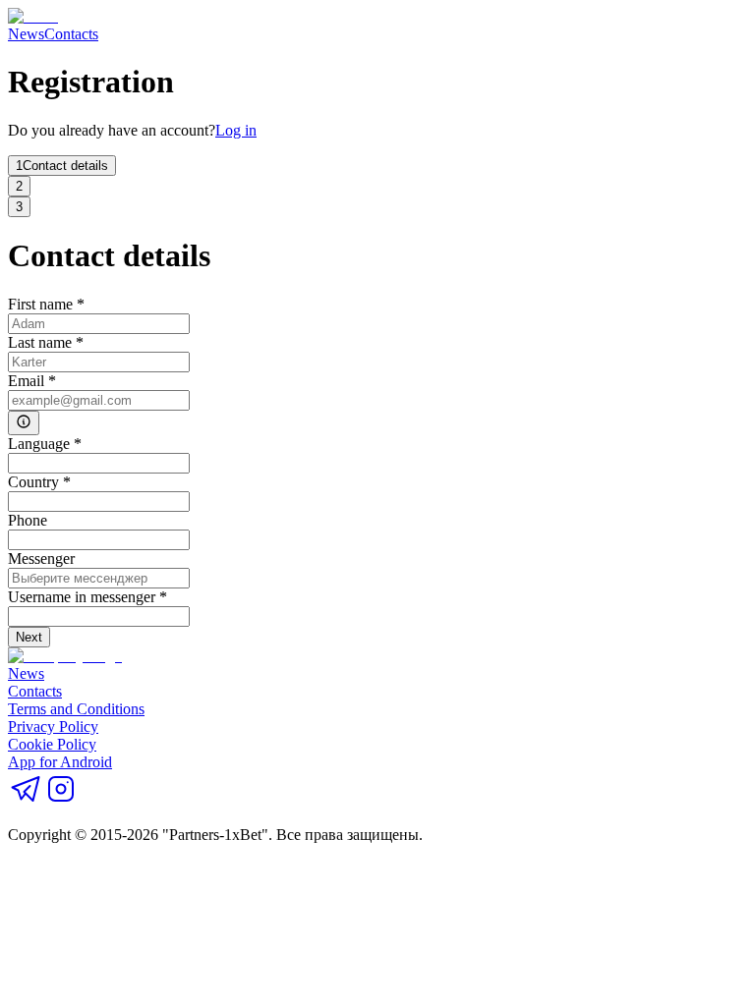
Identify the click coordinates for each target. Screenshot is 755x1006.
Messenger (41, 558)
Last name (46, 342)
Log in (236, 130)
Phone (27, 520)
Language (45, 443)
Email (32, 380)
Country (39, 482)
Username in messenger (87, 596)
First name (46, 304)
